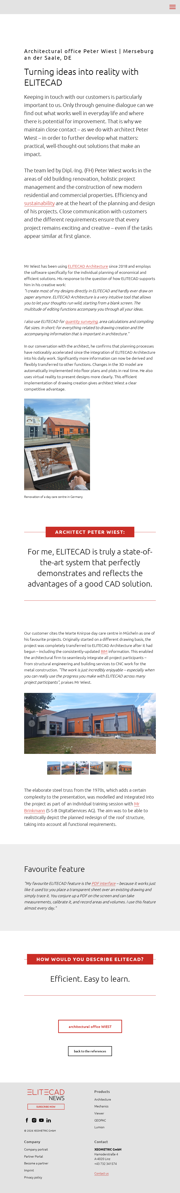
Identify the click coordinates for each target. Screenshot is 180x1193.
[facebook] (27, 1120)
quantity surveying (81, 321)
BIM (104, 651)
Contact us (101, 1173)
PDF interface (103, 883)
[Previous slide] (32, 723)
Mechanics (101, 1106)
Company (32, 1141)
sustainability (39, 203)
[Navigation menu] (172, 7)
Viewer (99, 1113)
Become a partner (36, 1163)
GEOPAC (100, 1120)
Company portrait (36, 1149)
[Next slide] (148, 723)
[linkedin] (48, 1120)
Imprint (29, 1170)
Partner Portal (33, 1156)
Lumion (99, 1127)
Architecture (102, 1099)
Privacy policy (33, 1177)
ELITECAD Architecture (88, 266)
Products (102, 1091)
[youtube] (41, 1120)
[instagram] (34, 1120)
